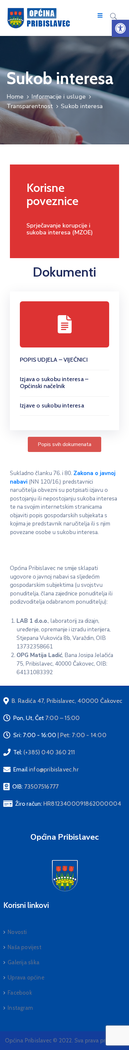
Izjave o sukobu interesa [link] (52, 405)
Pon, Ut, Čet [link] (46, 718)
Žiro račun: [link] (68, 803)
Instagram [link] (20, 1008)
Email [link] (46, 769)
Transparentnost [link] (30, 106)
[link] (120, 28)
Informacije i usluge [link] (58, 97)
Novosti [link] (17, 932)
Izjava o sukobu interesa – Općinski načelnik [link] (54, 382)
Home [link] (15, 97)
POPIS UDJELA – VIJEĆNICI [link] (54, 359)
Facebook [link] (20, 992)
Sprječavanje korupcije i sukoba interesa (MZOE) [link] (59, 229)
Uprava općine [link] (26, 977)
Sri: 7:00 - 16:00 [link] (60, 735)
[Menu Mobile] (100, 15)
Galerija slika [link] (23, 962)
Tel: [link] (44, 752)
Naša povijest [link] (24, 947)
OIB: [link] (35, 786)
